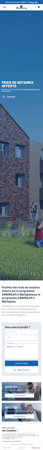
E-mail (9, 337)
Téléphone (10, 343)
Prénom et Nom (12, 332)
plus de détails (19, 395)
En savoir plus (33, 2)
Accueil (21, 7)
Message (9, 346)
